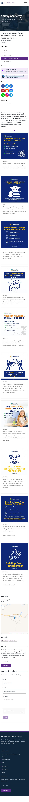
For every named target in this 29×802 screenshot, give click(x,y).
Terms (4, 757)
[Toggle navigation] (26, 3)
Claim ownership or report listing (10, 58)
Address (5, 50)
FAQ (3, 762)
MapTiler (14, 632)
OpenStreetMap (20, 632)
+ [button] (3, 606)
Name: (4, 679)
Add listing (5, 769)
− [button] (3, 608)
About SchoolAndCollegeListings (11, 754)
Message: (5, 696)
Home (3, 20)
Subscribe (6, 665)
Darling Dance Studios (11, 69)
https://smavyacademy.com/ (9, 641)
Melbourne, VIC (18, 20)
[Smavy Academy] (14, 617)
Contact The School (7, 55)
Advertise (4, 766)
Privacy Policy (6, 759)
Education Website (7, 104)
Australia (9, 20)
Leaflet (10, 632)
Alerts (4, 53)
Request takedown (7, 61)
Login (3, 772)
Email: (4, 688)
